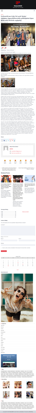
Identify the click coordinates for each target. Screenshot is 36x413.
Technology (2, 349)
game (2, 405)
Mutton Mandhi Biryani (17, 375)
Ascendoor (22, 411)
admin (2, 22)
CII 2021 (31, 371)
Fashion (2, 333)
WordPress (31, 411)
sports (7, 376)
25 (8, 265)
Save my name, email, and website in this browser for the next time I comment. (16, 247)
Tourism (2, 350)
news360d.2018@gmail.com (16, 151)
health (7, 405)
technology (19, 376)
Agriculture (2, 325)
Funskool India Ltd (29, 372)
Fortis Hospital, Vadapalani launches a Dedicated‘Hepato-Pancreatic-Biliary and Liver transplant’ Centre (6, 186)
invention (10, 405)
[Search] (34, 10)
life (13, 405)
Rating (2, 236)
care (25, 371)
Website (2, 243)
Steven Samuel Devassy (12, 376)
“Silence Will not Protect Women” (27, 376)
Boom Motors (18, 371)
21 (22, 264)
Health (2, 14)
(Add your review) (25, 211)
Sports (2, 345)
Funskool (24, 372)
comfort (9, 372)
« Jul (17, 269)
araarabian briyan (4, 371)
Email (20, 238)
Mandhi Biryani (21, 405)
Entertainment (3, 332)
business (22, 371)
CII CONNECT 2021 (4, 372)
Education (2, 330)
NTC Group (24, 375)
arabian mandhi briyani (11, 371)
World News (3, 352)
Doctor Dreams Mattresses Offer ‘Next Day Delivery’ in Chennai (30, 185)
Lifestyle (2, 342)
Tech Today (3, 347)
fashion (20, 372)
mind (32, 405)
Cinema (2, 328)
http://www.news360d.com (16, 153)
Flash (2, 335)
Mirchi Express (3, 375)
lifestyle (16, 405)
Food (1, 337)
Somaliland (3, 376)
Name (2, 238)
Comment (3, 224)
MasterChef (26, 405)
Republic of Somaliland (30, 375)
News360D (18, 5)
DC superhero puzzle (15, 372)
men (30, 405)
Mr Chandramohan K (10, 375)
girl (4, 405)
